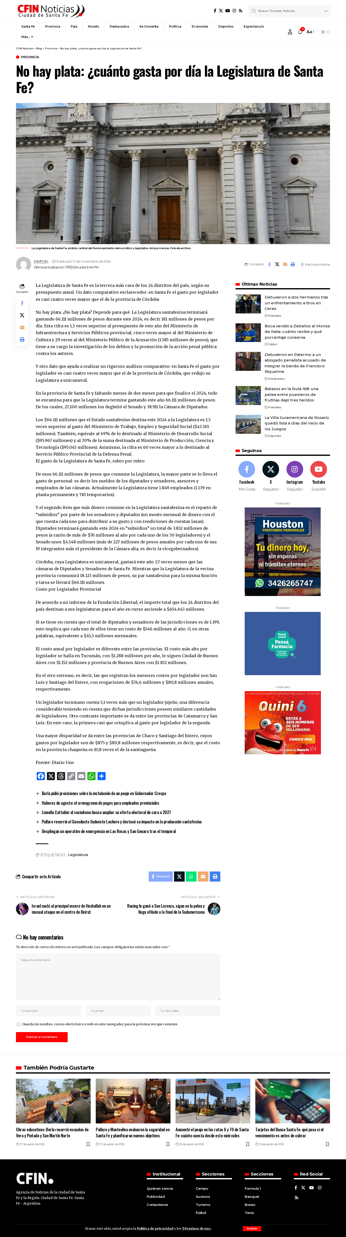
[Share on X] (277, 264)
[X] (221, 10)
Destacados (276, 378)
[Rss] (240, 10)
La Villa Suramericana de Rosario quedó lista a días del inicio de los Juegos (297, 423)
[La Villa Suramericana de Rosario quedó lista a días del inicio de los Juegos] (248, 424)
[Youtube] (318, 476)
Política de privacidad (155, 1228)
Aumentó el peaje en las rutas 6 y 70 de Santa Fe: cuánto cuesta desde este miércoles (212, 1132)
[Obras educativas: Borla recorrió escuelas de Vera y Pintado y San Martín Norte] (53, 1101)
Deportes (274, 436)
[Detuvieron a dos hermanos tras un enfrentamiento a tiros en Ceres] (248, 303)
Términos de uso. (196, 1228)
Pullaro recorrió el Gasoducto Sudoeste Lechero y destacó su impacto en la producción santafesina (122, 821)
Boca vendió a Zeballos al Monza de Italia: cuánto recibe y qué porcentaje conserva (297, 331)
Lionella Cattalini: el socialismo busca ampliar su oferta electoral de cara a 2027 (106, 812)
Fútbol (272, 344)
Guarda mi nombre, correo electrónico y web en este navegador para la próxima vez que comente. (100, 1024)
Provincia (30, 57)
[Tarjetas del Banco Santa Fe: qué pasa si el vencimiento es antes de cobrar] (292, 1101)
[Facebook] (215, 10)
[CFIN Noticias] (50, 11)
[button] (252, 1228)
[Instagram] (234, 10)
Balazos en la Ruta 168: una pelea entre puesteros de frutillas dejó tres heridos (291, 394)
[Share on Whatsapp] (191, 876)
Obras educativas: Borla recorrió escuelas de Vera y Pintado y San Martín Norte (52, 1132)
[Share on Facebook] (269, 264)
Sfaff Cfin (41, 261)
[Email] (285, 264)
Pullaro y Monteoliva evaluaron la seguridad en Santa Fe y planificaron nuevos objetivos (132, 1132)
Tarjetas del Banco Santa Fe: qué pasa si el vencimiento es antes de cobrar (289, 1132)
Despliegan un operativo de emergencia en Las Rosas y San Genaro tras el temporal (109, 831)
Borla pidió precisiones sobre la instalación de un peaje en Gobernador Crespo (104, 793)
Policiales (274, 315)
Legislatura (78, 854)
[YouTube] (227, 10)
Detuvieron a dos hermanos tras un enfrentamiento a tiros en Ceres (296, 303)
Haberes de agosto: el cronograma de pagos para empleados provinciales (100, 803)
